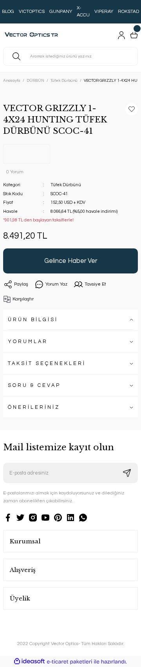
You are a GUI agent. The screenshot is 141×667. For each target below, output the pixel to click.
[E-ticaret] (69, 662)
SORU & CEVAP (34, 385)
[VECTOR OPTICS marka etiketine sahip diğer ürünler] (26, 154)
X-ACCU (83, 11)
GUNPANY (60, 11)
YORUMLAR (28, 341)
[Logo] (33, 35)
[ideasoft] (29, 661)
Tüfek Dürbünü (66, 185)
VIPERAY (103, 11)
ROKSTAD (128, 11)
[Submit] (127, 473)
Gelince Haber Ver (70, 260)
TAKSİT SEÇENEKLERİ (47, 363)
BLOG (8, 11)
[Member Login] (121, 35)
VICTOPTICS (32, 11)
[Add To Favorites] (131, 109)
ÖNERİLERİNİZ (34, 407)
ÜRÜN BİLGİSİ (33, 319)
